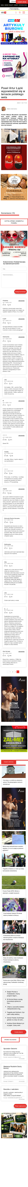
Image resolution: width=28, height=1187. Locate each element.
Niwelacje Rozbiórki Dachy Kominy (13, 1067)
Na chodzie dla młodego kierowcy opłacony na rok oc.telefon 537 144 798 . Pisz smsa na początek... (14, 1053)
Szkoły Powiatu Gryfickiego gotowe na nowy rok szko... (15, 1019)
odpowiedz (21, 301)
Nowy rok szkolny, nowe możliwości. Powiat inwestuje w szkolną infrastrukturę (13, 960)
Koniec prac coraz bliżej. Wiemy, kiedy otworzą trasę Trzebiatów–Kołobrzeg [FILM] (13, 982)
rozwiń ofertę (22, 2)
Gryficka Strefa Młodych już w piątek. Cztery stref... (15, 1024)
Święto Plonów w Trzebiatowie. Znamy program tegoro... (13, 994)
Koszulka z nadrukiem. (11, 1089)
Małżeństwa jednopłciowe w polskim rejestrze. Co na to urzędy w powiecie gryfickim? (13, 848)
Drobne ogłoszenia (10, 1039)
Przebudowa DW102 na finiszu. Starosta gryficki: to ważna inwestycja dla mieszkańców (13, 937)
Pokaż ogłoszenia (20, 1106)
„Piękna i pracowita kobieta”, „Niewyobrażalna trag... (16, 1008)
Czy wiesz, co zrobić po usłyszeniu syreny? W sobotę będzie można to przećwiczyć (12, 782)
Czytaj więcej (18, 1032)
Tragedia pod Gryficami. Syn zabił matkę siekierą (16, 1013)
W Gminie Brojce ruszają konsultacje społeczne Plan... (14, 1001)
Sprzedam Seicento (10, 1048)
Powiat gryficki (8, 762)
